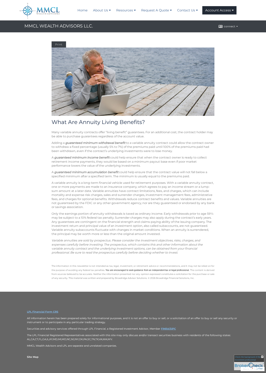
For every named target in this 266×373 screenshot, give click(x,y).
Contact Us (186, 10)
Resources (124, 10)
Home (82, 10)
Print (58, 44)
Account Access (218, 10)
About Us (100, 10)
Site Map (33, 357)
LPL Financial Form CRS (42, 311)
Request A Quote (155, 10)
